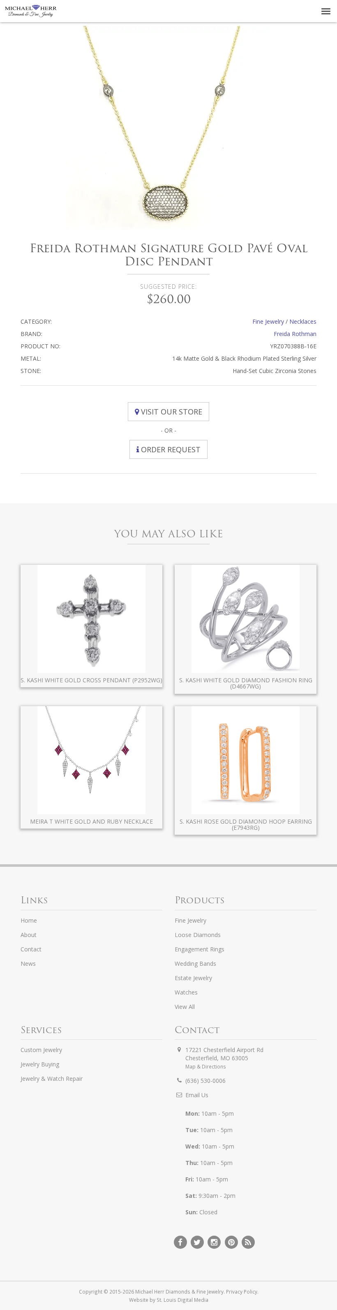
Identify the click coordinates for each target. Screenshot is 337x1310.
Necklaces (302, 321)
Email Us (196, 1095)
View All (185, 1007)
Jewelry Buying (40, 1064)
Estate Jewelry (193, 978)
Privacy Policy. (242, 1291)
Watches (186, 992)
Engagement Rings (199, 949)
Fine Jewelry (268, 321)
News (28, 963)
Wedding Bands (195, 963)
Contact (31, 949)
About (29, 935)
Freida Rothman (295, 334)
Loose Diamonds (198, 935)
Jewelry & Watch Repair (52, 1078)
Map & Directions (205, 1066)
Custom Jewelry (41, 1050)
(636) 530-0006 (205, 1080)
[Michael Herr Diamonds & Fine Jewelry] (31, 11)
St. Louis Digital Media (182, 1299)
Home (29, 920)
